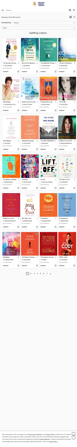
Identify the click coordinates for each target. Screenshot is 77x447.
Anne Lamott (26, 143)
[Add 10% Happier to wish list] (18, 149)
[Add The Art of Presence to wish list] (74, 72)
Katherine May (64, 221)
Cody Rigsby (64, 259)
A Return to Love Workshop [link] (66, 141)
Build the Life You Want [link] (29, 102)
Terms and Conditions (35, 434)
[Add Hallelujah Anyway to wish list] (37, 149)
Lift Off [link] (43, 179)
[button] (70, 18)
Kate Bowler (26, 65)
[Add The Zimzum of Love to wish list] (55, 266)
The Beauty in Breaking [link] (10, 179)
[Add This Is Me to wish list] (74, 110)
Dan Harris (7, 143)
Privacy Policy (50, 434)
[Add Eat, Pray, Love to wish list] (37, 227)
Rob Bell (44, 259)
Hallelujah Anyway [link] (28, 141)
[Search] (2, 10)
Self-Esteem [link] (7, 102)
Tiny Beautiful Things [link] (47, 63)
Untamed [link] (25, 179)
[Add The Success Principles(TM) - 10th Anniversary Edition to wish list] (18, 72)
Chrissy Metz (64, 104)
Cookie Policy (52, 442)
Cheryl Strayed (46, 65)
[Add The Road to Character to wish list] (37, 266)
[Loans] (70, 10)
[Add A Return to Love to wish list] (18, 227)
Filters (5, 28)
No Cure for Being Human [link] (29, 63)
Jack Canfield (8, 65)
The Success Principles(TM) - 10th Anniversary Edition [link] (10, 63)
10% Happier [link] (7, 141)
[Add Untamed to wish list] (37, 188)
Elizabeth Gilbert (27, 221)
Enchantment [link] (63, 218)
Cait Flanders (64, 182)
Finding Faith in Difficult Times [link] (48, 102)
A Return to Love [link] (8, 218)
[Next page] (50, 273)
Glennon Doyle (27, 182)
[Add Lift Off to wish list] (55, 188)
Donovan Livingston (47, 182)
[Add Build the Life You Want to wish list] (37, 110)
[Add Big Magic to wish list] (18, 266)
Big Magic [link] (6, 257)
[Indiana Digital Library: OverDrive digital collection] (38, 4)
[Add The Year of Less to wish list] (74, 188)
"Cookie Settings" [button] (44, 439)
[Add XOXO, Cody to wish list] (74, 266)
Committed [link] (44, 218)
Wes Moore (45, 143)
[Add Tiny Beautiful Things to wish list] (55, 72)
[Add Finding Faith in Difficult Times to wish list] (55, 110)
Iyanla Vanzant (46, 104)
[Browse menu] (74, 10)
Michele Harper (9, 182)
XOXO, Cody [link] (63, 257)
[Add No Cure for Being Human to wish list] (37, 72)
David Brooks (26, 259)
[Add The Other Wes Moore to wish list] (55, 149)
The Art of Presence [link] (65, 63)
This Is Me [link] (62, 102)
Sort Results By (6, 23)
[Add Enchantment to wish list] (74, 227)
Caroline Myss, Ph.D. (10, 104)
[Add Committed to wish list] (55, 227)
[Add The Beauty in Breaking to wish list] (18, 188)
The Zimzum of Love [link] (47, 257)
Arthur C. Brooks (27, 104)
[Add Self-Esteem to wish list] (18, 110)
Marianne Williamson (66, 143)
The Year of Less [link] (64, 179)
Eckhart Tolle (64, 65)
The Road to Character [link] (29, 257)
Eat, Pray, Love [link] (26, 218)
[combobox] (34, 10)
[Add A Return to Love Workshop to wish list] (74, 149)
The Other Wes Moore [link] (47, 141)
